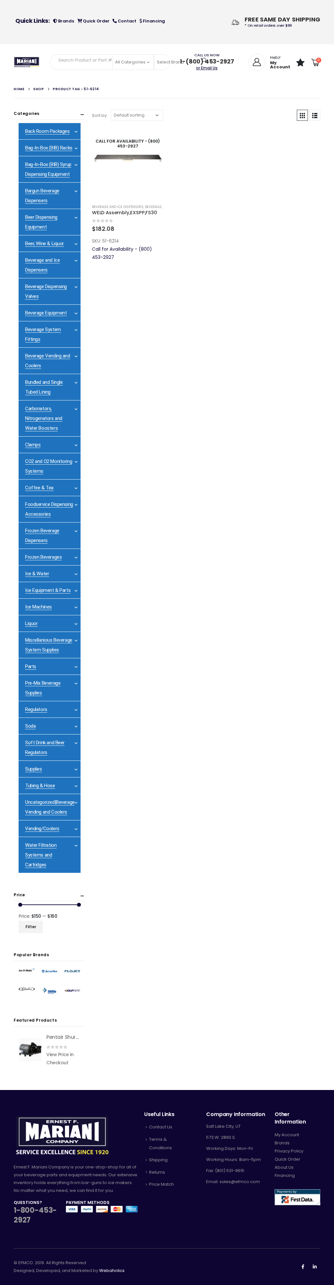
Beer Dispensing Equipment (41, 222)
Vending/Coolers (42, 828)
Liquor (31, 623)
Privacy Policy (289, 1151)
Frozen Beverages (43, 557)
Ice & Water (37, 574)
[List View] (314, 115)
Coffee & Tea (39, 488)
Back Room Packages (47, 131)
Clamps (32, 445)
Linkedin (315, 1267)
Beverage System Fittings (43, 334)
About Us (284, 1167)
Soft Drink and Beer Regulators (45, 747)
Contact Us (160, 1127)
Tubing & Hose (40, 786)
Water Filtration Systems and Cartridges (40, 855)
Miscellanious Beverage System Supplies (48, 645)
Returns (157, 1172)
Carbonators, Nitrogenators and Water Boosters (43, 418)
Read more (153, 138)
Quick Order (95, 21)
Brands (65, 21)
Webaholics (112, 1270)
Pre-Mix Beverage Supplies (42, 688)
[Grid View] (302, 115)
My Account (287, 1135)
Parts (30, 666)
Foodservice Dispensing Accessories (49, 509)
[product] (30, 1049)
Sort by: (100, 115)
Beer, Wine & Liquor (44, 243)
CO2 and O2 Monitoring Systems (48, 466)
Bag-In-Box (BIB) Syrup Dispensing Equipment (48, 169)
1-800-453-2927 (35, 1215)
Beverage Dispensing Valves (46, 291)
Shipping (158, 1160)
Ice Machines (38, 607)
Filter (30, 926)
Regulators (36, 709)
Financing (153, 21)
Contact (126, 21)
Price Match (161, 1184)
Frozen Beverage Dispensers (42, 535)
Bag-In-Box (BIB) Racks (48, 148)
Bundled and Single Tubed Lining (44, 387)
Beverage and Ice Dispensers (118, 206)
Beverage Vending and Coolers (47, 361)
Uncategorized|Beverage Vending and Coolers (50, 807)
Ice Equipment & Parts (47, 590)
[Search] (204, 60)
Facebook (303, 1267)
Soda (30, 726)
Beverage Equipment (46, 313)
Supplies (33, 769)
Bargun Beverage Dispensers (42, 195)
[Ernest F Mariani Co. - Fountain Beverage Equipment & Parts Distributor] (27, 62)
